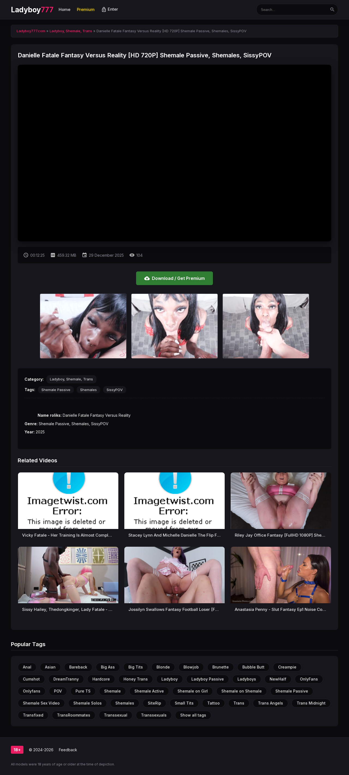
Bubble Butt (253, 667)
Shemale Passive (55, 390)
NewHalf (278, 679)
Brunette (220, 667)
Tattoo (213, 703)
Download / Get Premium (174, 278)
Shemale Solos (87, 703)
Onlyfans (31, 691)
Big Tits (135, 667)
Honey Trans (136, 679)
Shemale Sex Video (41, 703)
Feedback (68, 749)
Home (64, 9)
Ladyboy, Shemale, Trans (71, 379)
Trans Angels (270, 703)
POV (58, 691)
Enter (109, 9)
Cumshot (31, 679)
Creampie (287, 667)
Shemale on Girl (192, 691)
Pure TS (83, 691)
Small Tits (184, 703)
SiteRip (154, 703)
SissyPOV (115, 390)
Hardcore (101, 679)
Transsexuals (154, 715)
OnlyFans (309, 679)
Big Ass (108, 667)
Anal (27, 667)
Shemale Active (149, 691)
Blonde (163, 667)
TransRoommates (73, 715)
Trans (238, 703)
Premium (86, 9)
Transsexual (115, 715)
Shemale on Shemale (241, 691)
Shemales (88, 390)
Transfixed (33, 715)
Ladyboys (246, 679)
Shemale (112, 691)
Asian (50, 667)
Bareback (78, 667)
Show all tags (193, 715)
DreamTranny (66, 679)
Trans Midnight (311, 703)
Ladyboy (32, 9)
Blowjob (191, 667)
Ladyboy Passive (207, 679)
